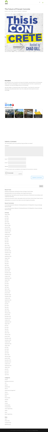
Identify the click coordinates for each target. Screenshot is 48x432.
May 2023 (7, 285)
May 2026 (7, 219)
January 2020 (7, 358)
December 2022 (8, 294)
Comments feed (8, 422)
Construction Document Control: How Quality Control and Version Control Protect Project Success (24, 198)
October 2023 (7, 276)
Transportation (8, 406)
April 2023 (7, 287)
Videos (6, 410)
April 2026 (7, 221)
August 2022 (7, 301)
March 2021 (7, 332)
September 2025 (8, 234)
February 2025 (7, 247)
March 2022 (7, 311)
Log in (6, 418)
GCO (7, 11)
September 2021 (8, 321)
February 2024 (7, 269)
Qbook (6, 401)
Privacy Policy (35, 430)
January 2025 (7, 249)
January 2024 (7, 270)
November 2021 (8, 318)
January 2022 (7, 314)
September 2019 (8, 365)
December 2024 (8, 250)
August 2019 (7, 367)
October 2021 (7, 320)
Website (6, 166)
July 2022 (6, 303)
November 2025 (8, 230)
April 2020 (7, 352)
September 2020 (8, 343)
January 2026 (7, 227)
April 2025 (7, 243)
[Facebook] (6, 105)
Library (6, 392)
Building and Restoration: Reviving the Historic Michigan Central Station (19, 191)
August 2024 (7, 258)
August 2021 (7, 323)
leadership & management (10, 390)
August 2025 (7, 236)
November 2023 (8, 274)
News (6, 395)
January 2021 (7, 336)
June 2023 (7, 283)
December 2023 (8, 272)
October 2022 (7, 298)
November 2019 (8, 361)
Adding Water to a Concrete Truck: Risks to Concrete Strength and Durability (20, 200)
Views (6, 412)
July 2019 (6, 369)
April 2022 (7, 309)
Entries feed (7, 420)
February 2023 (7, 290)
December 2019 (8, 360)
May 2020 (7, 351)
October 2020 (7, 341)
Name (6, 159)
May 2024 (7, 263)
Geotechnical (7, 386)
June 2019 (7, 371)
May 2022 (7, 307)
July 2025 (6, 238)
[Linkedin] (10, 105)
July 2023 (6, 281)
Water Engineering (8, 414)
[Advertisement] (24, 127)
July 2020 (6, 347)
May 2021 (7, 329)
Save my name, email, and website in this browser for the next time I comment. (21, 169)
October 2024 (7, 254)
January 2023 (7, 292)
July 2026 (6, 216)
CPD (5, 383)
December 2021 (8, 316)
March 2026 (7, 223)
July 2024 (6, 259)
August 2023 (7, 280)
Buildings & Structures (9, 381)
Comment (7, 145)
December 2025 (8, 229)
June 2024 (7, 261)
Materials (6, 394)
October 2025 (7, 232)
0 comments (24, 11)
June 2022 (7, 305)
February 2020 (7, 356)
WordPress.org (8, 424)
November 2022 (8, 296)
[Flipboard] (13, 105)
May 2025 (7, 241)
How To (6, 388)
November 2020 (8, 340)
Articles (15, 11)
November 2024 (8, 252)
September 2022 (8, 300)
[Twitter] (8, 105)
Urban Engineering (8, 408)
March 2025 (7, 245)
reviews (6, 403)
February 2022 (7, 312)
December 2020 (8, 338)
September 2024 (8, 256)
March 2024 (7, 267)
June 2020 (7, 349)
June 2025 (7, 240)
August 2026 (7, 214)
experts (6, 385)
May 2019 (7, 372)
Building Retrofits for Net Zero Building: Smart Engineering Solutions (18, 193)
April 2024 (7, 265)
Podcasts (19, 11)
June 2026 (7, 218)
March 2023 (7, 289)
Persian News (7, 397)
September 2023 (8, 278)
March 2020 (7, 354)
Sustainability (7, 405)
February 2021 (7, 334)
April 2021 (7, 331)
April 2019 (7, 374)
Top (45, 429)
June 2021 (7, 327)
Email (6, 162)
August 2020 (7, 345)
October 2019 (7, 363)
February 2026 (7, 225)
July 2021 (6, 325)
